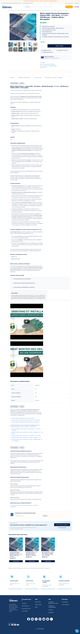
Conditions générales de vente (53, 602)
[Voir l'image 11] (30, 49)
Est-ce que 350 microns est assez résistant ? (22, 278)
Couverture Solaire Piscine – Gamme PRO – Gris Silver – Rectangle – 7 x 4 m (26, 437)
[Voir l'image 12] (35, 49)
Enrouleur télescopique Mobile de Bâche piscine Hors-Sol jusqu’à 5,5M (25, 422)
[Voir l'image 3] (20, 44)
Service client (70, 3)
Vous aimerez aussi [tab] (38, 77)
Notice (22, 83)
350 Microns (46, 65)
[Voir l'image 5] (30, 44)
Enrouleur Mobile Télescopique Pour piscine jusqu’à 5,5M (23, 418)
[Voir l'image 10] (25, 49)
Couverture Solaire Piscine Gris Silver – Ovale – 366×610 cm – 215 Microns (26, 435)
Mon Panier (38, 602)
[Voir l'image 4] (25, 44)
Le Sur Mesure (65, 604)
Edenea (44, 67)
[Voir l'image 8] (15, 49)
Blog (66, 3)
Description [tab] (12, 77)
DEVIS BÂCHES (69, 6)
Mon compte (76, 3)
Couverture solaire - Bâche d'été (23, 10)
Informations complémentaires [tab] (24, 77)
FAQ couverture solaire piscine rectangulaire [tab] (54, 77)
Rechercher (45, 515)
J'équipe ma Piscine (14, 10)
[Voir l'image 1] (10, 44)
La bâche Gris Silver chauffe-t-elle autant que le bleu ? (24, 283)
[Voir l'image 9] (20, 49)
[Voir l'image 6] (35, 44)
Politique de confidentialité (52, 606)
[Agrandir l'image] (35, 39)
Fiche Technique (14, 83)
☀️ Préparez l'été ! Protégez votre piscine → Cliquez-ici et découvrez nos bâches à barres (40, 0)
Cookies (50, 610)
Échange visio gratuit (62, 527)
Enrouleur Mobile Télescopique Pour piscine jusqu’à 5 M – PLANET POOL (26, 420)
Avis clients (25, 611)
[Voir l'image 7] (10, 49)
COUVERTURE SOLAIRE (52, 65)
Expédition (51, 612)
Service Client (25, 606)
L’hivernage (65, 602)
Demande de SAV (26, 608)
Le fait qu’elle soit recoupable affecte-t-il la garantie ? (24, 287)
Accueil (9, 10)
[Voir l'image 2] (15, 44)
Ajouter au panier (59, 45)
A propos (24, 603)
